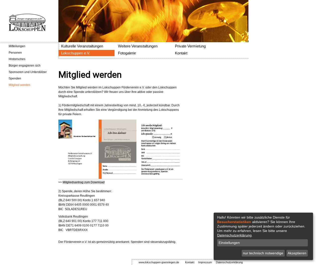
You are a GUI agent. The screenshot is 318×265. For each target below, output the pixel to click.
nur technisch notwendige (263, 253)
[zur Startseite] (23, 30)
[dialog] (263, 236)
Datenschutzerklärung (234, 235)
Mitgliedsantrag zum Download (84, 182)
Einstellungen (229, 243)
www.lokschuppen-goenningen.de (159, 262)
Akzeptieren (297, 253)
